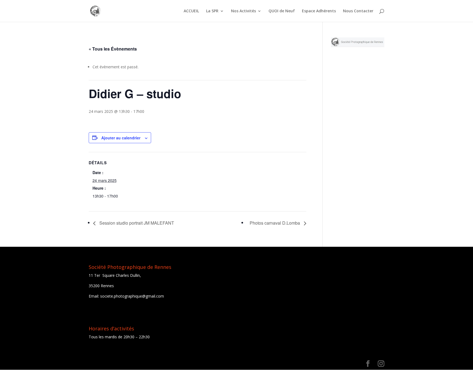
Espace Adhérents (319, 11)
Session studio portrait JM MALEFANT (136, 223)
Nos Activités (243, 11)
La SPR (212, 11)
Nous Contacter (358, 11)
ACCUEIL (191, 11)
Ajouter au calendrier (120, 137)
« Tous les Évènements (113, 49)
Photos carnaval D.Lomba (275, 223)
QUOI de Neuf (282, 11)
